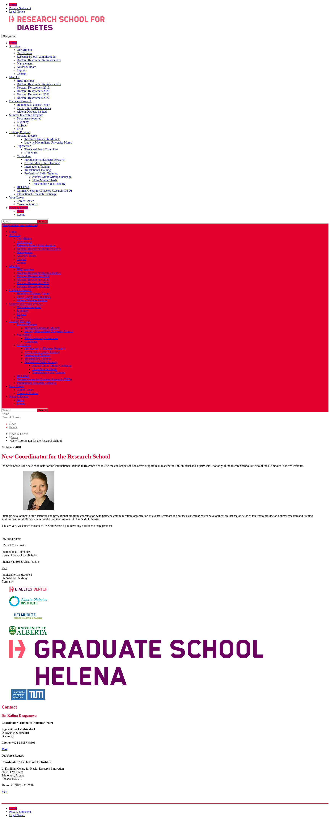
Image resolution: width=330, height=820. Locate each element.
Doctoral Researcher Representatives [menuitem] (39, 60)
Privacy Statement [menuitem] (20, 8)
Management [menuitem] (24, 63)
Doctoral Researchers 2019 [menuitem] (33, 87)
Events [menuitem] (21, 214)
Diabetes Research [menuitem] (20, 101)
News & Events (11, 417)
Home (5, 414)
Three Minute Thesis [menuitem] (44, 180)
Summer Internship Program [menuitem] (26, 115)
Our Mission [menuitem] (24, 49)
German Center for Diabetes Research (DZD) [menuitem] (44, 190)
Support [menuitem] (21, 70)
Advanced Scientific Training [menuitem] (42, 163)
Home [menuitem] (13, 4)
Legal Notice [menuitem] (17, 11)
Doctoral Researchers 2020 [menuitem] (33, 91)
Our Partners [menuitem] (24, 53)
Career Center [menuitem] (25, 201)
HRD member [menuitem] (25, 80)
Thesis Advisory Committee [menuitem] (41, 149)
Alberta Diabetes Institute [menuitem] (32, 111)
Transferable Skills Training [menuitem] (48, 183)
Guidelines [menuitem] (30, 152)
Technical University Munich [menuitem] (42, 139)
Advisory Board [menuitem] (26, 67)
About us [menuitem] (14, 46)
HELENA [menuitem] (23, 187)
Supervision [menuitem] (24, 146)
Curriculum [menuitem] (24, 156)
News (14, 437)
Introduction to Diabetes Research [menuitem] (44, 159)
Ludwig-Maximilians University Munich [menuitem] (48, 142)
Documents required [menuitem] (29, 118)
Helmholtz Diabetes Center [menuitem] (33, 104)
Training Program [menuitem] (19, 132)
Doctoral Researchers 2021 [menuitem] (33, 94)
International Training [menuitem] (37, 166)
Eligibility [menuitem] (23, 121)
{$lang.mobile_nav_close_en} (20, 225)
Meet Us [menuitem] (14, 77)
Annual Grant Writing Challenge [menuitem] (51, 176)
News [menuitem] (20, 211)
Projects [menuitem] (21, 125)
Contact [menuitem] (21, 73)
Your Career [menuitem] (16, 197)
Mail (4, 568)
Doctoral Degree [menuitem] (27, 135)
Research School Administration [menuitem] (36, 56)
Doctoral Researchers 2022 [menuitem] (33, 97)
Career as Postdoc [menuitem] (27, 204)
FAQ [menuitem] (20, 128)
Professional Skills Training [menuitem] (40, 173)
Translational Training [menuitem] (37, 170)
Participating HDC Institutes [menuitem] (34, 108)
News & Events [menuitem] (18, 207)
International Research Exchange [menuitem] (37, 194)
